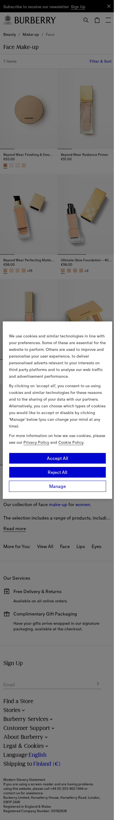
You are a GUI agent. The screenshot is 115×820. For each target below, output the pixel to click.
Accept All (57, 458)
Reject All (57, 472)
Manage (57, 486)
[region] (57, 410)
